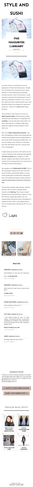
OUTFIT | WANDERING (23, 448)
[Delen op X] (14, 233)
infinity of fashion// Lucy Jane (12, 327)
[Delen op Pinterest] (18, 233)
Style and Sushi (14, 484)
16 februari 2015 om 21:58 (22, 302)
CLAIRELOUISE (8, 293)
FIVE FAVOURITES (16, 229)
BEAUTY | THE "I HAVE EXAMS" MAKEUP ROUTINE (9, 429)
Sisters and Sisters (10, 302)
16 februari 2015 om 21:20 (16, 285)
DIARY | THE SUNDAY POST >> (16, 393)
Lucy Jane (7, 314)
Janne (6, 336)
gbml (21, 485)
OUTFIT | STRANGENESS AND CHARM (24, 429)
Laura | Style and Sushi (14, 50)
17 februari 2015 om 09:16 (14, 336)
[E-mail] (21, 233)
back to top (16, 483)
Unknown (7, 269)
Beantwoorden (9, 278)
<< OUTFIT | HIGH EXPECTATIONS (16, 388)
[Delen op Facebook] (11, 233)
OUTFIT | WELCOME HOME (9, 448)
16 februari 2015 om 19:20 (17, 269)
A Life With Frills (12, 276)
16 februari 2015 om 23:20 (17, 314)
